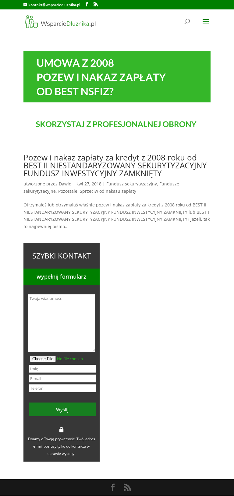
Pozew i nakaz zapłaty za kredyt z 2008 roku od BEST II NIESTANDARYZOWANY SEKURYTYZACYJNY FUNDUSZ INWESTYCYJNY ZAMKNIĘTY (115, 165)
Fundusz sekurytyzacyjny (131, 184)
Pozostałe (67, 191)
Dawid (65, 184)
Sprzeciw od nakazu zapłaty (108, 191)
